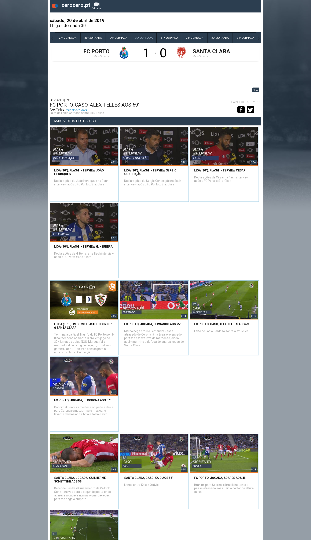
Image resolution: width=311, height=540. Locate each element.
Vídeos (96, 8)
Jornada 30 (75, 25)
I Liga (55, 25)
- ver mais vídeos (76, 109)
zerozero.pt (75, 5)
